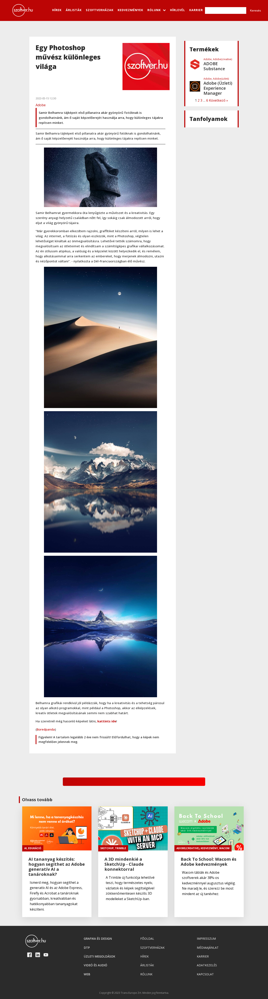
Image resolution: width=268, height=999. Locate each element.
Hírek (144, 956)
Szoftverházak (152, 948)
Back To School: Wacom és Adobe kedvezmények (208, 862)
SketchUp (107, 848)
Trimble (120, 848)
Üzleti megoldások (99, 956)
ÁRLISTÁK (74, 10)
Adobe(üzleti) (221, 56)
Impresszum (206, 939)
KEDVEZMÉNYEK (130, 10)
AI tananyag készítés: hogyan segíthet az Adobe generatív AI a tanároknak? (56, 867)
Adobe (41, 105)
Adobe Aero (215, 88)
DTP (87, 948)
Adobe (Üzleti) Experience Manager (218, 66)
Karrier (203, 956)
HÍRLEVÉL (177, 10)
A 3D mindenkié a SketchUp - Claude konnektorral (124, 864)
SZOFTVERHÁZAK (99, 10)
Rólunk (146, 974)
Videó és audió (95, 965)
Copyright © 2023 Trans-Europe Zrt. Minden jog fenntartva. (134, 993)
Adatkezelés (207, 965)
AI (25, 848)
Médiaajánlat (208, 948)
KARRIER (196, 10)
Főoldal (147, 939)
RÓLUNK (154, 10)
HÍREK (57, 10)
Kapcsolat (205, 974)
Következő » (218, 100)
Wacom (224, 848)
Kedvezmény (209, 848)
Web (87, 974)
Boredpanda (46, 729)
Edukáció (34, 848)
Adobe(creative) (222, 84)
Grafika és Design (98, 939)
